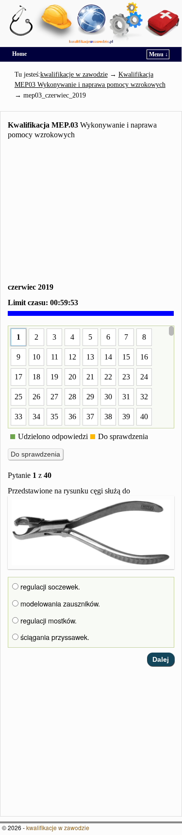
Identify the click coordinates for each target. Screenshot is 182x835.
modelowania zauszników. (59, 603)
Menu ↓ (158, 54)
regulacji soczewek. (49, 586)
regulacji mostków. (47, 620)
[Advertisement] (91, 212)
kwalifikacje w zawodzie (57, 827)
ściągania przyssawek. (53, 637)
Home (19, 53)
